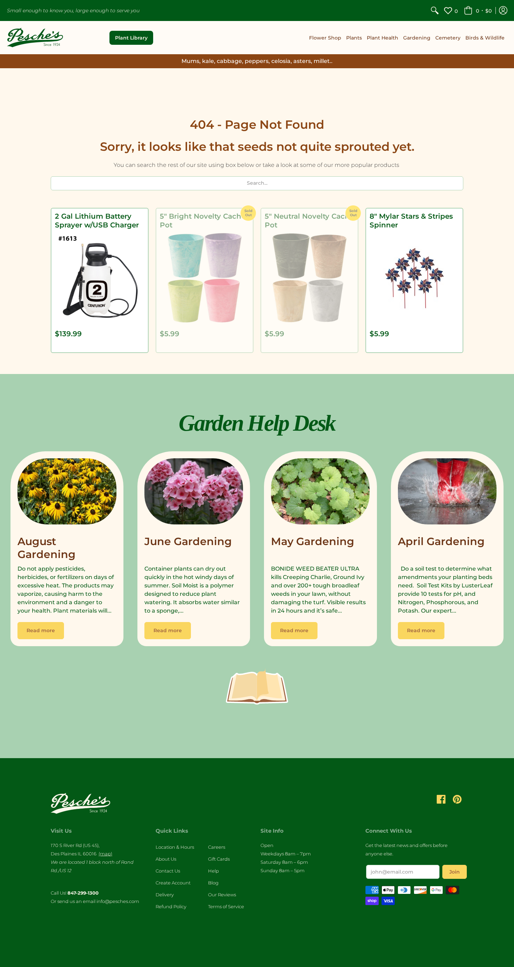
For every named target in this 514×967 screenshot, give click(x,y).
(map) (105, 853)
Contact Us (168, 871)
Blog (213, 882)
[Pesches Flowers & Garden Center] (35, 37)
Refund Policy (171, 906)
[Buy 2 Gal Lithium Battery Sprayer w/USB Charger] (99, 278)
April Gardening (441, 541)
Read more (41, 630)
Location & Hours (175, 847)
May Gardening (312, 541)
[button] (478, 10)
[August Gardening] (66, 493)
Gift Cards (219, 859)
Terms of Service (226, 906)
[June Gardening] (193, 493)
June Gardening (188, 541)
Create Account (173, 882)
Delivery (165, 894)
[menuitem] (434, 10)
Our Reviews (222, 894)
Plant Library (131, 38)
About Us (166, 859)
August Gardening (46, 548)
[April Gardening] (447, 493)
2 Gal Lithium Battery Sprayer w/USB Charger (97, 220)
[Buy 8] (414, 278)
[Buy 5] (204, 278)
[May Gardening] (320, 493)
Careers (216, 847)
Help (213, 871)
